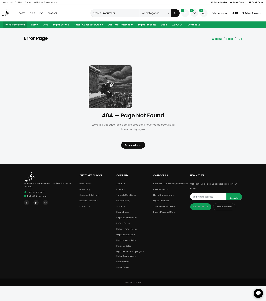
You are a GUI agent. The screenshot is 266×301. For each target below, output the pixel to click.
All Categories (17, 24)
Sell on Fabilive (221, 2)
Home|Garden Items (163, 195)
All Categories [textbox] (150, 13)
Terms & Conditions (126, 195)
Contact (52, 13)
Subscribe (234, 198)
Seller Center (122, 267)
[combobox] (155, 13)
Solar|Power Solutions (164, 206)
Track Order (257, 2)
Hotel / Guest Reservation (88, 24)
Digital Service (61, 24)
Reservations (122, 261)
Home (34, 24)
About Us (177, 24)
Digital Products (147, 24)
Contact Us (193, 24)
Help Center (85, 183)
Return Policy (122, 211)
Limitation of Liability (126, 240)
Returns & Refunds (88, 200)
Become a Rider (224, 206)
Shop (45, 24)
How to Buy (84, 189)
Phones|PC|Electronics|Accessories (170, 183)
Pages (22, 13)
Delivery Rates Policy (126, 228)
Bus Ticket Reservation (120, 24)
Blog (32, 13)
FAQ (41, 13)
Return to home (133, 145)
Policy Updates (123, 245)
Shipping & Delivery (89, 195)
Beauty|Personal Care (164, 211)
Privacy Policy (123, 200)
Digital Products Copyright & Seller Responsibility (130, 253)
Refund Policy (123, 223)
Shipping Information (126, 217)
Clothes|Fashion (161, 189)
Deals (164, 24)
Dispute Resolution (125, 234)
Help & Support (240, 2)
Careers (120, 189)
